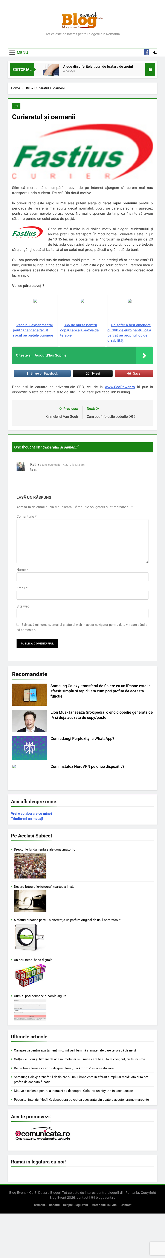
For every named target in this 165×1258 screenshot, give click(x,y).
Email (22, 588)
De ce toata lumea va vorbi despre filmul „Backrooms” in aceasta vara (64, 1068)
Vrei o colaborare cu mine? (31, 813)
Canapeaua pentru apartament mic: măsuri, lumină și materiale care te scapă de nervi (75, 1050)
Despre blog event (75, 1205)
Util (16, 106)
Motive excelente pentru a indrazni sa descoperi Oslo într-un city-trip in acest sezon (73, 1091)
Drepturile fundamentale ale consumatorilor (45, 849)
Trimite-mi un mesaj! (27, 819)
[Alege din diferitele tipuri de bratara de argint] (51, 72)
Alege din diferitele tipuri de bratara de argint (98, 66)
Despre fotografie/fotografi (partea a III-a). (44, 887)
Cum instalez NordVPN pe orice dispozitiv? (87, 766)
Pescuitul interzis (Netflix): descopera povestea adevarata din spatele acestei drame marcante (81, 1100)
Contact (126, 1205)
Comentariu (27, 516)
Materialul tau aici (104, 1205)
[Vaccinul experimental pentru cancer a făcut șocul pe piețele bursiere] (35, 310)
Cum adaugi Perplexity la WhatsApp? (82, 738)
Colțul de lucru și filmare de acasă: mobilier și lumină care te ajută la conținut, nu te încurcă (79, 1059)
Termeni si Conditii (47, 1205)
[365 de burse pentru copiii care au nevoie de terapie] (82, 310)
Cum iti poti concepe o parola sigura (40, 996)
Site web (23, 606)
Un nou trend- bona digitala (33, 960)
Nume (22, 570)
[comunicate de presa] (43, 1139)
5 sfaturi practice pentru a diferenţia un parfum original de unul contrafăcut (67, 920)
